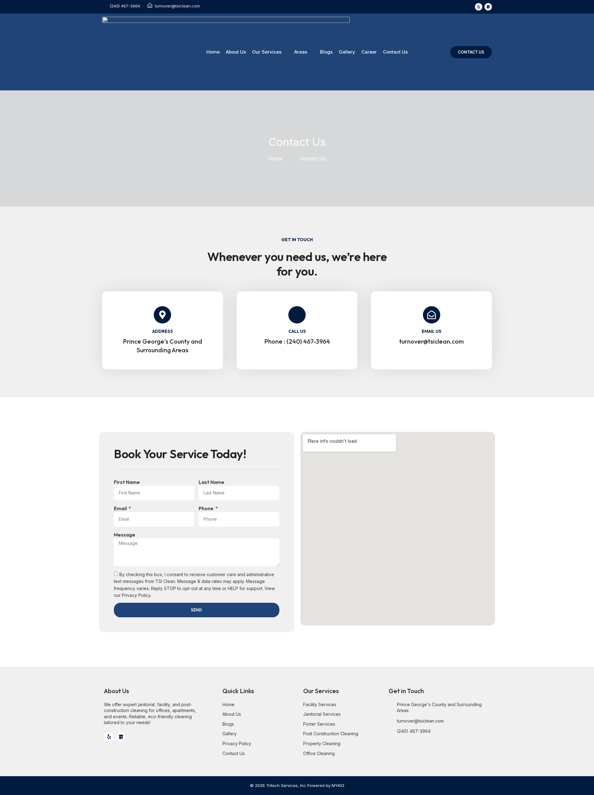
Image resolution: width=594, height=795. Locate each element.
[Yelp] (478, 7)
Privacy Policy (136, 595)
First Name (127, 482)
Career (369, 52)
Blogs (326, 52)
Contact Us (395, 52)
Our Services (267, 52)
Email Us (431, 331)
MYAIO (338, 785)
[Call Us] (297, 315)
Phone (206, 508)
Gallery (347, 52)
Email (121, 508)
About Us (236, 52)
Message (124, 535)
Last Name (211, 482)
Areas (300, 52)
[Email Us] (431, 315)
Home (213, 52)
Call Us (297, 331)
